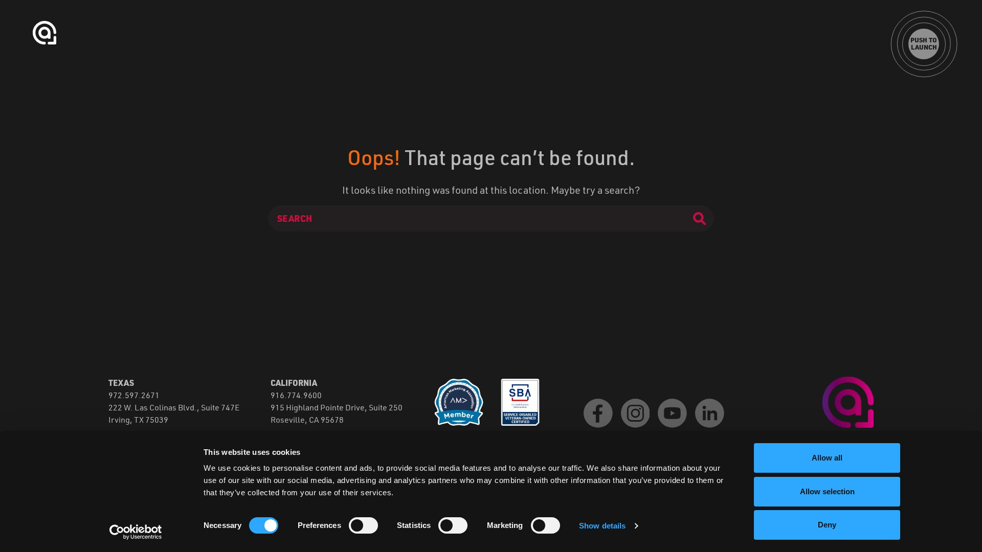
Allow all (827, 457)
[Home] (848, 401)
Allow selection (827, 491)
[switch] (363, 525)
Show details (602, 525)
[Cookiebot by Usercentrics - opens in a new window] (136, 532)
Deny (827, 524)
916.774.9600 (296, 394)
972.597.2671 (134, 394)
